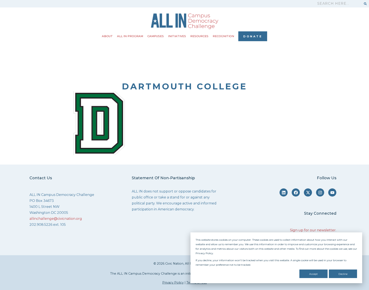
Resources (199, 36)
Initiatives (177, 36)
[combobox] (337, 3)
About (107, 36)
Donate (252, 36)
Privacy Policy (173, 282)
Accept (313, 273)
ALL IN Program (130, 36)
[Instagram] (320, 192)
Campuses (155, 36)
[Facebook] (296, 192)
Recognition (223, 36)
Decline (342, 273)
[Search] (365, 3)
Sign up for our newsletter (313, 230)
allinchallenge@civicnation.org (55, 219)
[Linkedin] (284, 192)
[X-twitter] (308, 192)
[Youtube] (332, 192)
